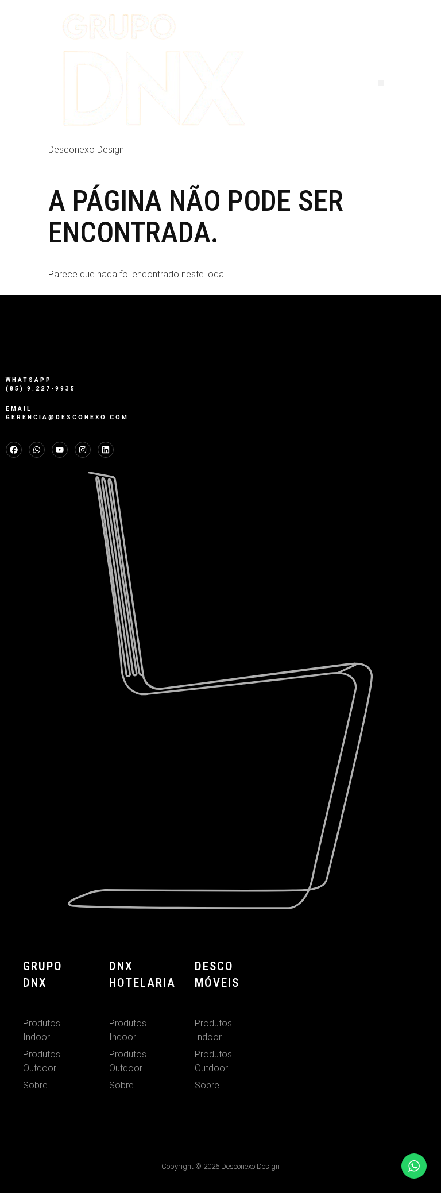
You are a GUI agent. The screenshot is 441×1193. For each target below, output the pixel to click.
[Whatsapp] (37, 450)
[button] (381, 83)
